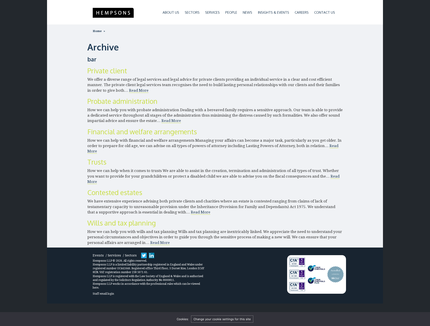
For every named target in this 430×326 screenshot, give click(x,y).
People (231, 12)
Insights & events (273, 12)
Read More (138, 90)
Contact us (324, 12)
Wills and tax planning (121, 223)
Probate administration (122, 101)
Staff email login (103, 293)
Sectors (192, 12)
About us (171, 12)
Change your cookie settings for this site (222, 319)
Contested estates (114, 192)
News (247, 12)
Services (212, 12)
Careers (302, 12)
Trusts (96, 162)
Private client (107, 70)
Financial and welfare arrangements (142, 131)
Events (98, 255)
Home (97, 31)
